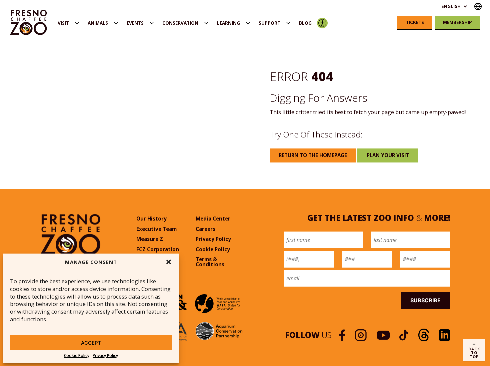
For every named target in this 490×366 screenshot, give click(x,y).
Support (269, 23)
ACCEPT (91, 343)
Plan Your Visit (388, 155)
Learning (228, 23)
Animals (98, 23)
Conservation (180, 23)
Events (135, 23)
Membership (457, 22)
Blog (305, 23)
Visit (63, 23)
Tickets (415, 22)
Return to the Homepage (313, 155)
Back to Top (474, 352)
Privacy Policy (105, 356)
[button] (168, 262)
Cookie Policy (76, 356)
